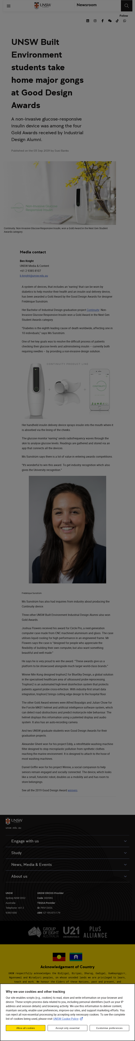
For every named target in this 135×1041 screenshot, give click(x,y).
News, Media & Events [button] (31, 864)
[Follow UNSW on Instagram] (95, 20)
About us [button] (19, 876)
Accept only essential (67, 1028)
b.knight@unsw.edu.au (34, 276)
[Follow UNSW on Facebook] (102, 20)
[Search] (126, 5)
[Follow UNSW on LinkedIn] (88, 20)
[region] (67, 1012)
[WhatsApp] (125, 20)
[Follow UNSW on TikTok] (117, 20)
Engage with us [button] (25, 841)
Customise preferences (109, 1028)
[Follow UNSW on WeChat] (110, 20)
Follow (124, 15)
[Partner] (85, 6)
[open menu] (8, 5)
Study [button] (16, 853)
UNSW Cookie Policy (68, 1019)
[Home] (42, 5)
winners (72, 790)
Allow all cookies (25, 1028)
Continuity (93, 310)
